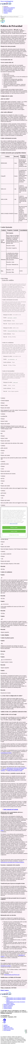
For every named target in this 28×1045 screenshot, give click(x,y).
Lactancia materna (7, 11)
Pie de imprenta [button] (6, 1030)
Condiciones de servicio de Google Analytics (16, 768)
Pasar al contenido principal (7, 1)
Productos (5, 6)
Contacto (5, 1025)
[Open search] (1, 15)
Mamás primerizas (7, 10)
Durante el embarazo (8, 9)
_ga (16, 359)
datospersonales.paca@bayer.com (11, 974)
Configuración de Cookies (14, 534)
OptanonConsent (21, 330)
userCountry (10, 317)
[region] (14, 522)
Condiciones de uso (7, 1027)
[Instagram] (4, 1022)
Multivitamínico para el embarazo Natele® (16, 998)
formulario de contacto (6, 965)
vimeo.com (15, 382)
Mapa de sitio (6, 1026)
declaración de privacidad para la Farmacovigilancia (12, 862)
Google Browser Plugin (6, 752)
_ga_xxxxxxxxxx (11, 359)
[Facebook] (4, 1020)
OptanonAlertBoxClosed (13, 330)
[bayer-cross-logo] (3, 22)
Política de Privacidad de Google (14, 770)
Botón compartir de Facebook (10, 809)
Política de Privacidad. (14, 523)
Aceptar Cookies (14, 531)
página (2, 830)
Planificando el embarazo (9, 7)
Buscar (2, 16)
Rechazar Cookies (14, 527)
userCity (15, 317)
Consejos (5, 12)
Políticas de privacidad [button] (8, 1029)
